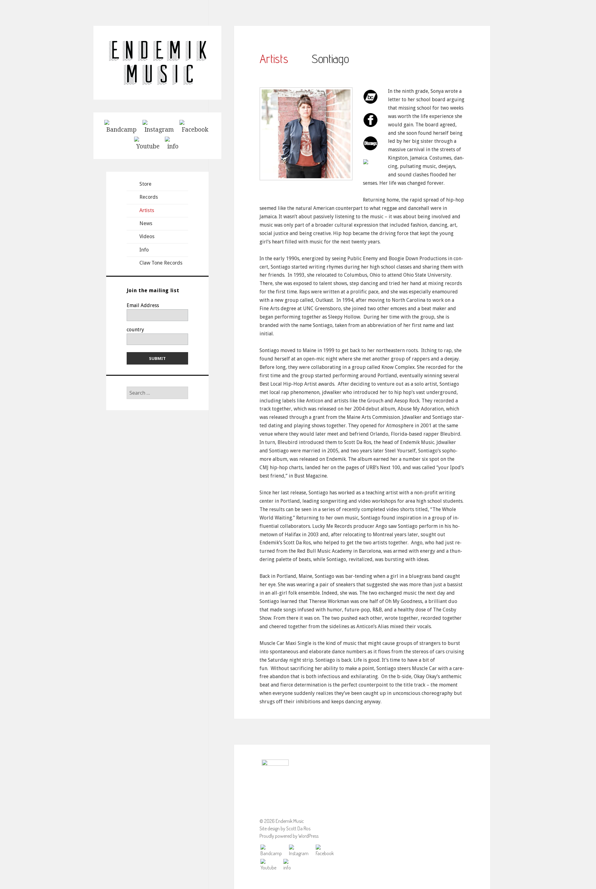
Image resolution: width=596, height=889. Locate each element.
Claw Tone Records (161, 263)
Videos (147, 236)
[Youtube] (148, 143)
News (145, 223)
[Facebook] (194, 127)
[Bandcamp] (121, 127)
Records (148, 197)
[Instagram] (159, 127)
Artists (146, 210)
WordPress (308, 836)
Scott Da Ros (298, 828)
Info (144, 250)
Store (145, 184)
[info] (173, 143)
